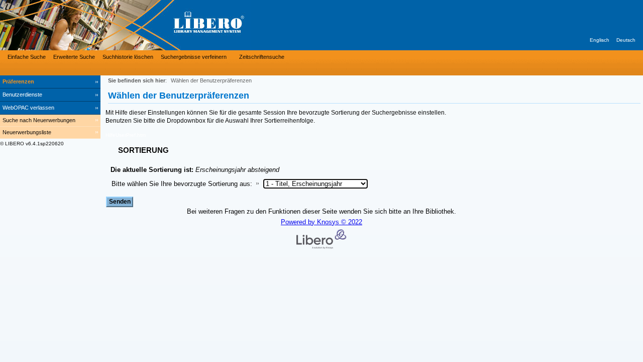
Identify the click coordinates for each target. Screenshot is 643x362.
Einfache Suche (27, 57)
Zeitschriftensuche (261, 57)
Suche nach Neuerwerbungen (39, 120)
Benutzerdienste (22, 95)
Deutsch (625, 40)
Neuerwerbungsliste (27, 132)
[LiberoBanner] (150, 25)
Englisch (599, 40)
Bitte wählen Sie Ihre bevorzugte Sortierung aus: (182, 184)
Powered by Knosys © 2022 (321, 222)
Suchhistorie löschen (127, 57)
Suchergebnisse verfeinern (194, 57)
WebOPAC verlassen (28, 108)
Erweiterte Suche (74, 57)
